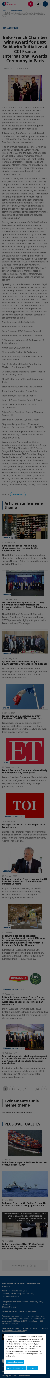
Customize (32, 1368)
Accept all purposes (15, 1362)
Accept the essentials (15, 1368)
